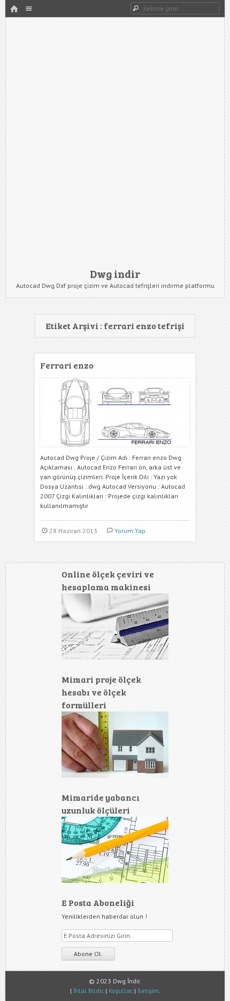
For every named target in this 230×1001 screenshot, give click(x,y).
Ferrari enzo (67, 365)
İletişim (148, 991)
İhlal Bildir (88, 991)
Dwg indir (115, 273)
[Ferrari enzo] (115, 451)
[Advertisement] (115, 145)
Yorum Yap (129, 531)
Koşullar (120, 991)
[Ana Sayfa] (14, 9)
